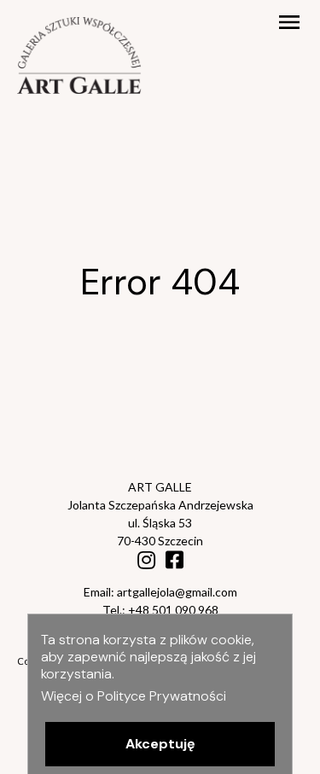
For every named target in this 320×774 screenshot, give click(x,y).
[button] (160, 744)
